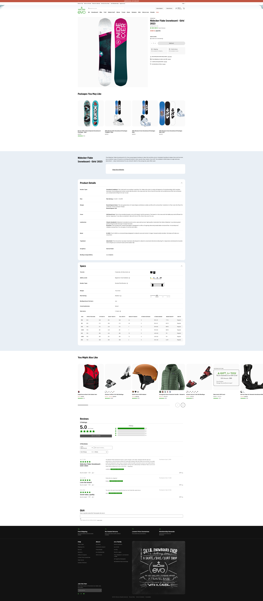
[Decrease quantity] (151, 43)
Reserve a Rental (96, 3)
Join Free (170, 56)
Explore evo (122, 3)
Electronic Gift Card (219, 394)
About (98, 541)
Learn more (99, 520)
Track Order (81, 544)
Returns (80, 549)
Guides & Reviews (82, 562)
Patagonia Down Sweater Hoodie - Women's (172, 394)
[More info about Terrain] (129, 272)
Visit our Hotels (87, 3)
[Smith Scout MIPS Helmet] (145, 377)
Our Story (98, 544)
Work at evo (99, 554)
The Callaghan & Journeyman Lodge (121, 555)
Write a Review (96, 435)
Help (79, 541)
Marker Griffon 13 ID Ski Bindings (114, 394)
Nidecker (152, 18)
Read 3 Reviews (161, 27)
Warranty (80, 552)
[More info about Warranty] (120, 311)
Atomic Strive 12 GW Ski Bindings (195, 394)
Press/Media (99, 549)
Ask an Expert (159, 8)
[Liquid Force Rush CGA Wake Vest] (91, 377)
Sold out (171, 43)
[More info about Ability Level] (129, 277)
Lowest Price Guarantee (84, 557)
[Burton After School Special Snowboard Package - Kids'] (91, 113)
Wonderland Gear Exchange (121, 561)
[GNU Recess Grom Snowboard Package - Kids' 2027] (172, 113)
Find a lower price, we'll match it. (139, 533)
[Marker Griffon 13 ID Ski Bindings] (118, 377)
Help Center (81, 560)
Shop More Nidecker (118, 169)
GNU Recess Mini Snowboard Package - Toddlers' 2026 (116, 131)
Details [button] (169, 59)
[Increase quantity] (155, 43)
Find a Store (169, 8)
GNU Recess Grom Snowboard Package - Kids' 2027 (171, 131)
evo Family (118, 541)
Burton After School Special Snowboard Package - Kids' (89, 131)
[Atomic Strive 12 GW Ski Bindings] (199, 377)
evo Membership (100, 552)
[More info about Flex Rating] (120, 295)
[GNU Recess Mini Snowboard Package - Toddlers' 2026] (118, 113)
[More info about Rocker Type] (127, 283)
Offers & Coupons (82, 554)
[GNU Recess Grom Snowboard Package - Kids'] (145, 113)
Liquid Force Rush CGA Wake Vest (87, 394)
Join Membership (115, 3)
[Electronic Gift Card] (226, 377)
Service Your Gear (105, 3)
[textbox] (131, 516)
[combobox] (105, 8)
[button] (131, 428)
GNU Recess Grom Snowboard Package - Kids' (144, 131)
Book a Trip (80, 3)
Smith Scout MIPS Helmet (139, 394)
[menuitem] (89, 12)
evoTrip (116, 549)
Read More (130, 466)
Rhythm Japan (117, 552)
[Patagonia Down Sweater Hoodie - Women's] (172, 377)
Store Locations (118, 544)
